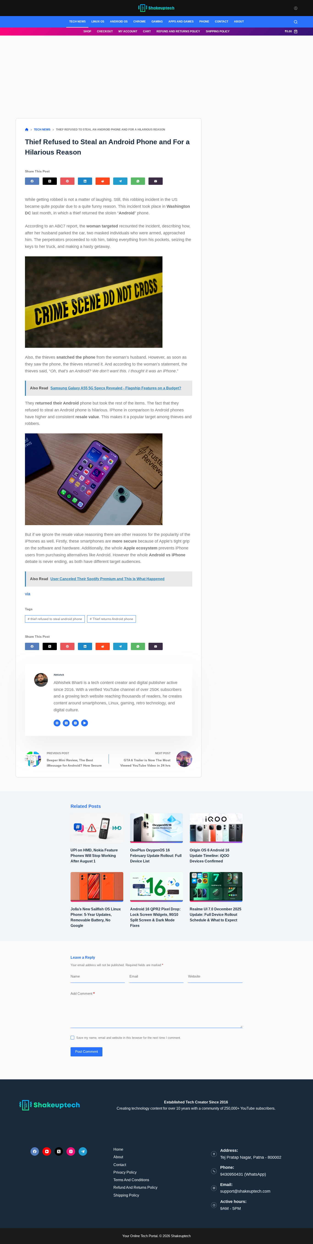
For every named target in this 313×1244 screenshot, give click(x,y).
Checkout (105, 31)
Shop (87, 31)
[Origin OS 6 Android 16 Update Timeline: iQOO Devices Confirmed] (216, 828)
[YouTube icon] (84, 723)
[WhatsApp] (138, 181)
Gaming (157, 21)
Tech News (77, 21)
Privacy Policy (125, 1172)
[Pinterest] (67, 181)
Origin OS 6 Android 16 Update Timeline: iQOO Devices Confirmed (209, 855)
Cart (147, 31)
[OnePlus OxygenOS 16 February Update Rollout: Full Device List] (156, 828)
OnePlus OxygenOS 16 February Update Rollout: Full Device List (155, 855)
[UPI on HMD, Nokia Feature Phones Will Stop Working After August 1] (97, 828)
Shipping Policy (218, 31)
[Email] (155, 181)
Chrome (139, 21)
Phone (204, 21)
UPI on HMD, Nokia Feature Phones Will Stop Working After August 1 (94, 855)
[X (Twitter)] (50, 181)
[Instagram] (70, 1151)
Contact (221, 21)
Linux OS (97, 21)
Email (133, 976)
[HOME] (26, 129)
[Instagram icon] (75, 723)
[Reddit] (103, 181)
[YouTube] (46, 1151)
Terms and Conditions (131, 1180)
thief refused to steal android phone (55, 619)
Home (118, 1149)
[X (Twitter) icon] (66, 723)
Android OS (119, 21)
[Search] (295, 22)
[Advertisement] (156, 70)
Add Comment (83, 993)
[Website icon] (57, 723)
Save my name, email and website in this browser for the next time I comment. (128, 1037)
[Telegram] (120, 181)
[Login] (295, 8)
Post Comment (86, 1051)
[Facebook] (32, 181)
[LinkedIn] (85, 181)
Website (194, 976)
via (27, 594)
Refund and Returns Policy (178, 31)
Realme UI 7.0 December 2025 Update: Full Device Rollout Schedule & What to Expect (215, 914)
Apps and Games (181, 21)
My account (127, 31)
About (239, 21)
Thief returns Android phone (111, 619)
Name (75, 976)
